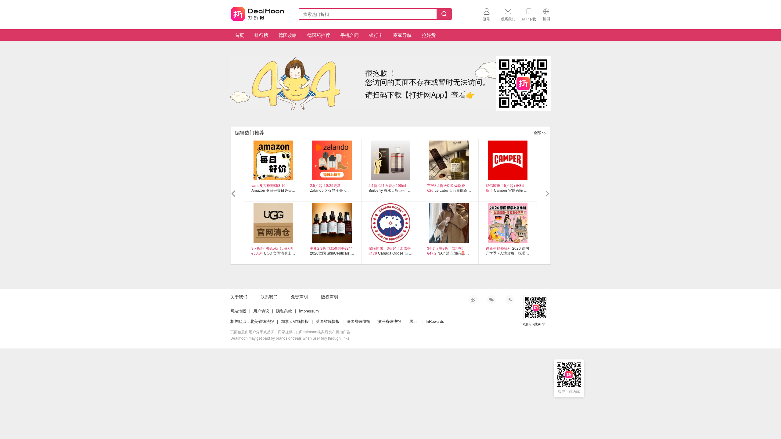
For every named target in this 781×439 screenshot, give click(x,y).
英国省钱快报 (328, 321)
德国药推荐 (318, 35)
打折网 (257, 13)
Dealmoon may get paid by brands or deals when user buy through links (289, 338)
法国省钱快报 (358, 321)
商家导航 (402, 35)
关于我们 (238, 297)
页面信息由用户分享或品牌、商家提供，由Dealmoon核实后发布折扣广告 (290, 331)
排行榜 (261, 35)
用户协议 (261, 311)
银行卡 (376, 35)
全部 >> (540, 132)
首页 (239, 35)
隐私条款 (284, 311)
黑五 (413, 321)
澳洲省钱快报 (389, 321)
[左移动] (234, 193)
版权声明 (329, 297)
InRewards (435, 321)
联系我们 (269, 297)
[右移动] (546, 193)
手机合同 (349, 35)
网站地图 (238, 311)
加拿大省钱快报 (295, 321)
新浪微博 (472, 299)
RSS (509, 299)
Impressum (309, 311)
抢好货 (429, 35)
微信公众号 (491, 299)
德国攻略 (288, 35)
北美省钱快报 (262, 321)
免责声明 (299, 297)
